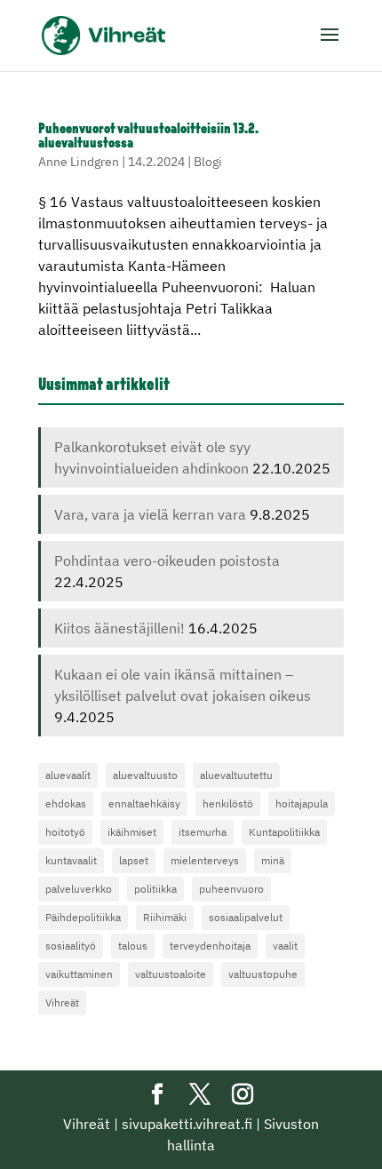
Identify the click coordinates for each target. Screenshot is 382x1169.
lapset (133, 860)
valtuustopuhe (263, 974)
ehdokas (65, 803)
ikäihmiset (131, 832)
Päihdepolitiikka (83, 917)
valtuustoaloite (170, 974)
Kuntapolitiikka (284, 832)
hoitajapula (301, 803)
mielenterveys (205, 860)
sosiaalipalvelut (246, 917)
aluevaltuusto (145, 775)
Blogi (208, 162)
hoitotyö (65, 832)
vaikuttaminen (79, 974)
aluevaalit (68, 775)
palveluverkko (78, 888)
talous (132, 945)
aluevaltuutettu (236, 775)
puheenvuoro (231, 888)
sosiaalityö (70, 945)
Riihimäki (165, 917)
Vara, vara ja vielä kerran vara (150, 514)
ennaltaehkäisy (144, 803)
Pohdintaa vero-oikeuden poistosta (167, 560)
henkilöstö (228, 803)
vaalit (285, 945)
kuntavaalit (71, 860)
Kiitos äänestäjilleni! (119, 628)
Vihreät (62, 1002)
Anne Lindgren (78, 162)
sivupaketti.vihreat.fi (187, 1124)
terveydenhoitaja (210, 945)
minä (272, 860)
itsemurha (203, 832)
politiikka (155, 888)
